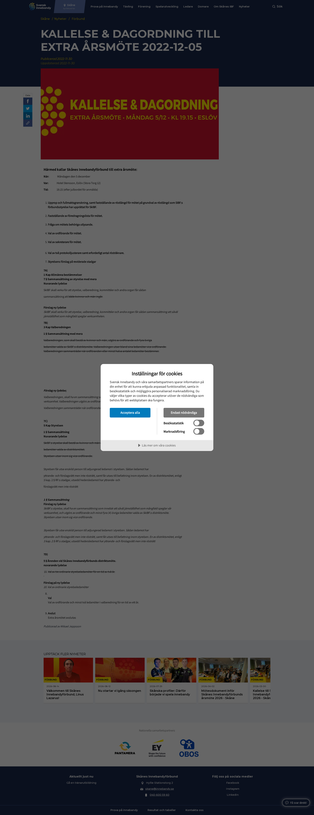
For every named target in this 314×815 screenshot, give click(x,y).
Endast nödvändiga (184, 412)
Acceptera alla (130, 412)
